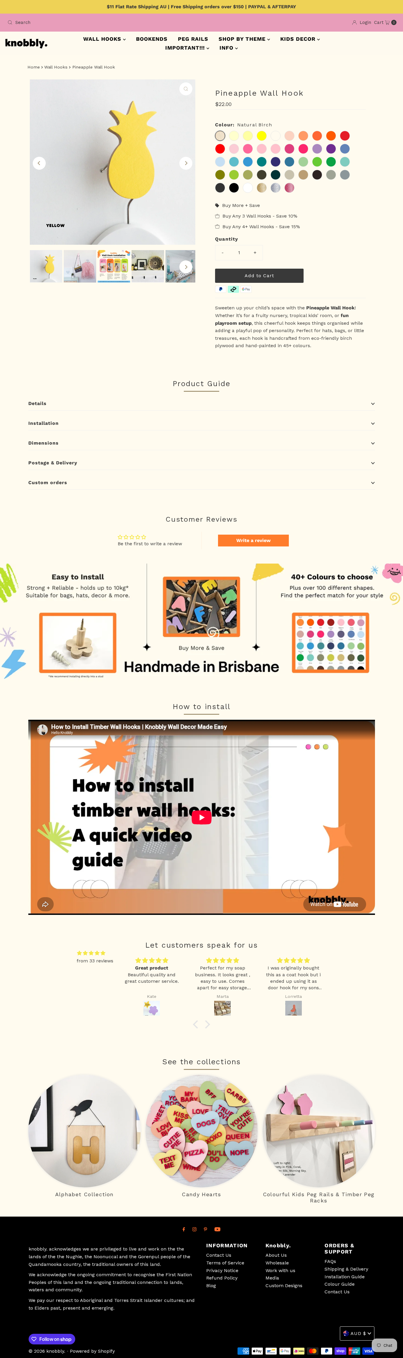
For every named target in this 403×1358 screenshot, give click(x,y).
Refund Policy (221, 1278)
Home (33, 67)
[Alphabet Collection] (84, 1131)
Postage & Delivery (52, 463)
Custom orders (47, 482)
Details (37, 403)
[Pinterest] (205, 1229)
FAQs (330, 1261)
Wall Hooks (56, 67)
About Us (276, 1255)
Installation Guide (345, 1276)
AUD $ (358, 1333)
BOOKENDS (152, 39)
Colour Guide (340, 1284)
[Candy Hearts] (201, 1131)
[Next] (185, 163)
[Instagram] (194, 1229)
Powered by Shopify (92, 1351)
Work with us (280, 1270)
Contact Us (218, 1255)
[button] (197, 1024)
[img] (91, 953)
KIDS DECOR (298, 39)
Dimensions (43, 443)
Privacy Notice (222, 1270)
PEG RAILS (193, 39)
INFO (227, 48)
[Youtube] (217, 1229)
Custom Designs (284, 1285)
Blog (211, 1285)
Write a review (253, 540)
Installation (43, 423)
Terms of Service (225, 1263)
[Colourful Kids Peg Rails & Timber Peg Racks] (319, 1131)
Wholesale (277, 1263)
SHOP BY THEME (243, 39)
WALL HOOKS (103, 39)
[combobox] (102, 22)
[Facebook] (184, 1229)
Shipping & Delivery (346, 1269)
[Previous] (39, 163)
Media (272, 1278)
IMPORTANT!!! (186, 48)
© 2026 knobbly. (47, 1351)
